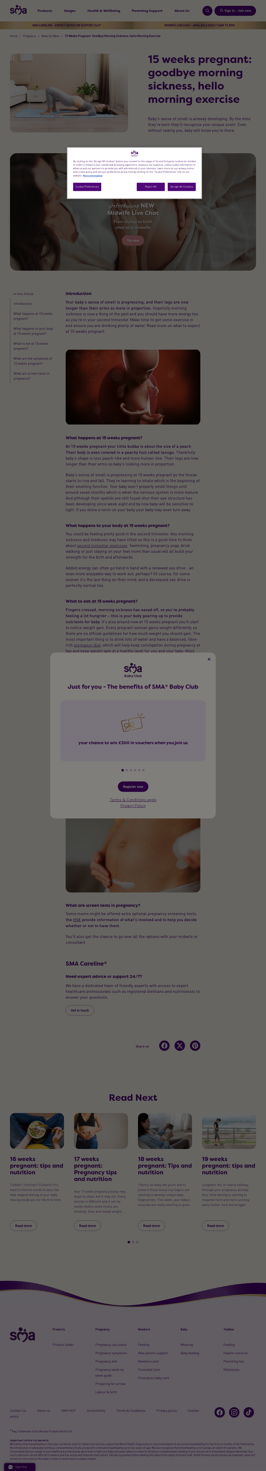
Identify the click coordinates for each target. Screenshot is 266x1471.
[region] (134, 173)
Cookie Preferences (87, 186)
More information (92, 175)
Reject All (150, 186)
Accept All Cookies (182, 186)
